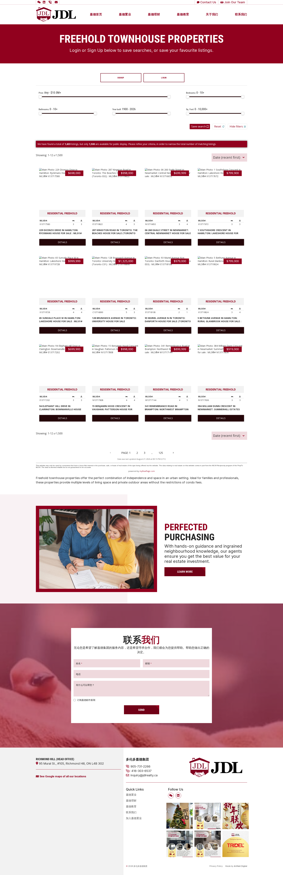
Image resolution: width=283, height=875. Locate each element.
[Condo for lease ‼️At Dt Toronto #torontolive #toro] (179, 844)
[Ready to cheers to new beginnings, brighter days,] (179, 816)
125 (161, 453)
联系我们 (241, 14)
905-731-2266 (140, 766)
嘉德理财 (154, 14)
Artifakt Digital (240, 866)
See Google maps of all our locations (63, 776)
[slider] (40, 96)
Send (141, 710)
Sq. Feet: (197, 109)
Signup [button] (120, 77)
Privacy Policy (216, 866)
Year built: (124, 109)
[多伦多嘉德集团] (56, 14)
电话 (78, 674)
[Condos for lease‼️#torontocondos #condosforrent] (207, 816)
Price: (50, 92)
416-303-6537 (141, 771)
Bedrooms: (195, 92)
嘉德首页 (96, 14)
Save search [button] (198, 126)
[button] (38, 2)
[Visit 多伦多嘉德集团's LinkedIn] (44, 2)
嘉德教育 (183, 14)
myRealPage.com (147, 471)
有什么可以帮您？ (85, 684)
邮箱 (148, 663)
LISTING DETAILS (62, 242)
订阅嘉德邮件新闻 (86, 700)
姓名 (79, 663)
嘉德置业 (125, 14)
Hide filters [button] (236, 126)
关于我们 (212, 14)
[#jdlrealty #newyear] (235, 816)
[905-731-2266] (50, 2)
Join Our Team (234, 2)
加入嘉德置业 (134, 818)
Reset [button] (217, 126)
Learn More (185, 571)
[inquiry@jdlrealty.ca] (56, 2)
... (152, 453)
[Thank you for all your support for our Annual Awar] (235, 844)
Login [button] (164, 77)
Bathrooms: (48, 109)
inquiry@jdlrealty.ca (144, 775)
